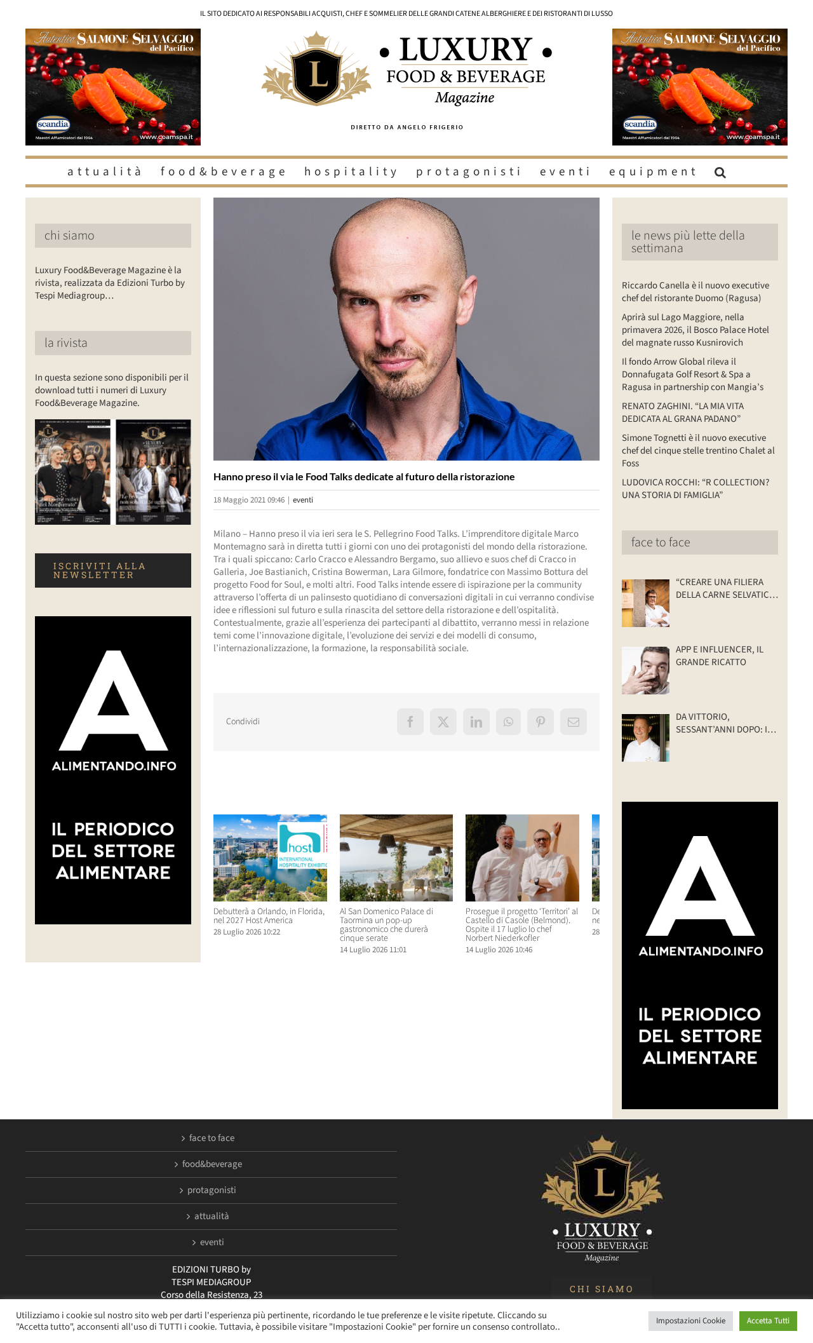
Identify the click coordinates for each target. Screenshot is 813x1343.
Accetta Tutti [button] (768, 1320)
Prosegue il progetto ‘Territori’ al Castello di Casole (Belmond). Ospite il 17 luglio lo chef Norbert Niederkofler (537, 930)
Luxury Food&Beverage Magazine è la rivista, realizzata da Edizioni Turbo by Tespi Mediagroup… (110, 283)
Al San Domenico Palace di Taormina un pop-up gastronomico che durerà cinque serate (403, 930)
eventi (303, 500)
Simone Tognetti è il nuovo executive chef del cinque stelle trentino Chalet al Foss (698, 450)
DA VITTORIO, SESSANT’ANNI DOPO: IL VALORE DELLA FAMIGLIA (724, 723)
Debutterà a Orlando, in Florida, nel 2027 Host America (269, 921)
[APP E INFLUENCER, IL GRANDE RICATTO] (645, 670)
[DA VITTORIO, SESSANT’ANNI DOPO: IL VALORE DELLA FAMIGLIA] (645, 738)
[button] (722, 171)
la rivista (66, 343)
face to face (660, 542)
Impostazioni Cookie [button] (690, 1320)
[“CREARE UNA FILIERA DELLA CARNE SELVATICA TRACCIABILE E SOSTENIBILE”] (645, 603)
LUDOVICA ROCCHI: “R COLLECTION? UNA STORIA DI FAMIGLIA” (695, 489)
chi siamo (69, 236)
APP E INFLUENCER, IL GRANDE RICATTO (719, 656)
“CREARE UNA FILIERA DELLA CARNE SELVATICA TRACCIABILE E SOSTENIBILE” (725, 589)
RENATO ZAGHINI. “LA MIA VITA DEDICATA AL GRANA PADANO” (683, 413)
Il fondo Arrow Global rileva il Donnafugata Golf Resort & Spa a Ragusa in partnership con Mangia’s (692, 374)
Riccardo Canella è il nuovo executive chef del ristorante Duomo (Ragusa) (695, 292)
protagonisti (211, 1190)
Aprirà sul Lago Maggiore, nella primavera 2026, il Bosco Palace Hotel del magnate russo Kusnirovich (695, 330)
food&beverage (212, 1164)
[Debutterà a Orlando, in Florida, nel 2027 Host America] (273, 821)
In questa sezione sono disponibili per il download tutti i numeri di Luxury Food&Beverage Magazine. (112, 390)
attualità (211, 1216)
